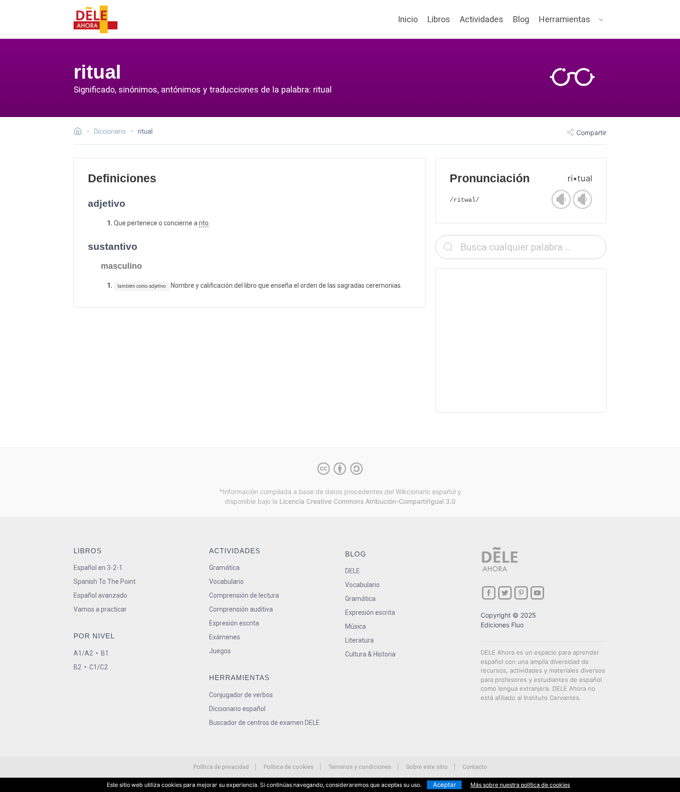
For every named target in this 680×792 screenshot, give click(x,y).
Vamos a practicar (100, 609)
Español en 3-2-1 (98, 567)
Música (355, 626)
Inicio (408, 19)
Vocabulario (226, 581)
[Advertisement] (521, 340)
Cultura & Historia (370, 654)
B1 (105, 653)
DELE (352, 571)
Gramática (224, 567)
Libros (438, 19)
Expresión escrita (234, 623)
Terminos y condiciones (359, 766)
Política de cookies (289, 766)
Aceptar (444, 784)
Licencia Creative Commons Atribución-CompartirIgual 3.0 (367, 501)
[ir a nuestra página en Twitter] (505, 593)
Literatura (359, 640)
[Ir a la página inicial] (80, 132)
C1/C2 (98, 667)
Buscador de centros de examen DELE (264, 722)
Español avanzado (100, 595)
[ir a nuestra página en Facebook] (489, 593)
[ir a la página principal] (96, 19)
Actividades (481, 19)
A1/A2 (83, 653)
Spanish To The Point (105, 581)
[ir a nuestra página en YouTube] (537, 593)
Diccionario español (237, 708)
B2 (77, 667)
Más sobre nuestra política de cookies (520, 784)
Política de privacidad (221, 766)
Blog (521, 19)
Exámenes (224, 637)
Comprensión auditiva (241, 609)
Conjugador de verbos (241, 695)
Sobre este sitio (427, 766)
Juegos (220, 651)
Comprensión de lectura (244, 595)
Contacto (475, 766)
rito (204, 223)
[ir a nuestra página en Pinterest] (521, 593)
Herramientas (564, 19)
